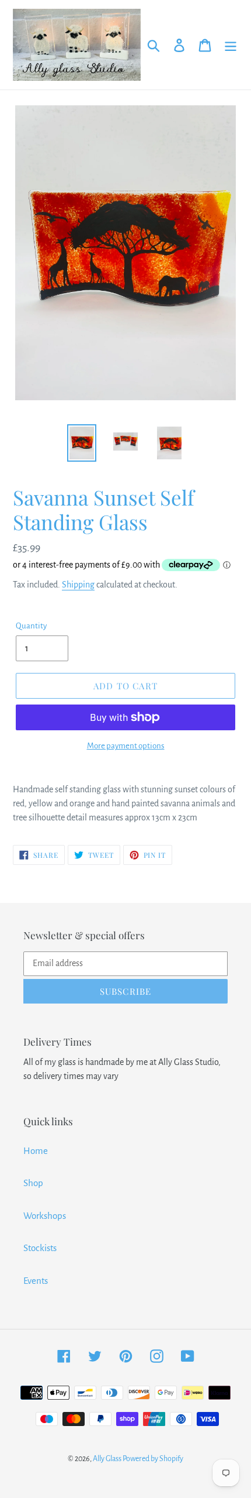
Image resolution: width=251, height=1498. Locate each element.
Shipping (78, 584)
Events (35, 1281)
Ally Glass (108, 1459)
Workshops (44, 1216)
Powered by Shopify (153, 1459)
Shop (33, 1183)
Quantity (31, 625)
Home (35, 1151)
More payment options (126, 745)
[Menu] (230, 45)
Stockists (40, 1248)
